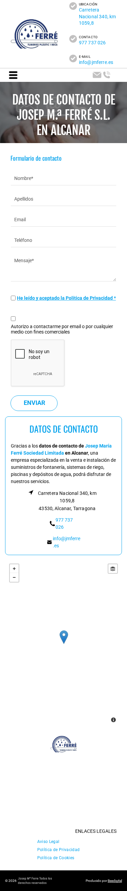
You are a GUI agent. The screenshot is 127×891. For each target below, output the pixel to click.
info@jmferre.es (96, 62)
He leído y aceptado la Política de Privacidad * (66, 298)
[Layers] (112, 568)
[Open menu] (13, 75)
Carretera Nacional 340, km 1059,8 (97, 16)
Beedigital (115, 881)
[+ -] (64, 644)
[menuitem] (48, 840)
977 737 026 (92, 42)
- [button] (14, 577)
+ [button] (14, 568)
